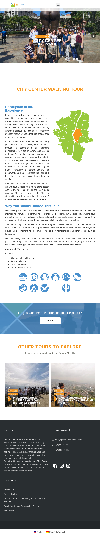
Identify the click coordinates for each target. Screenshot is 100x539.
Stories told (9, 489)
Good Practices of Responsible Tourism (22, 506)
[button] (58, 5)
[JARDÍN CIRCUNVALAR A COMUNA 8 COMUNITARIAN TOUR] (73, 385)
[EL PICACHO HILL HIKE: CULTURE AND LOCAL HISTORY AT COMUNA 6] (27, 385)
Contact (50, 320)
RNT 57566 (9, 510)
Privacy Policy (10, 494)
